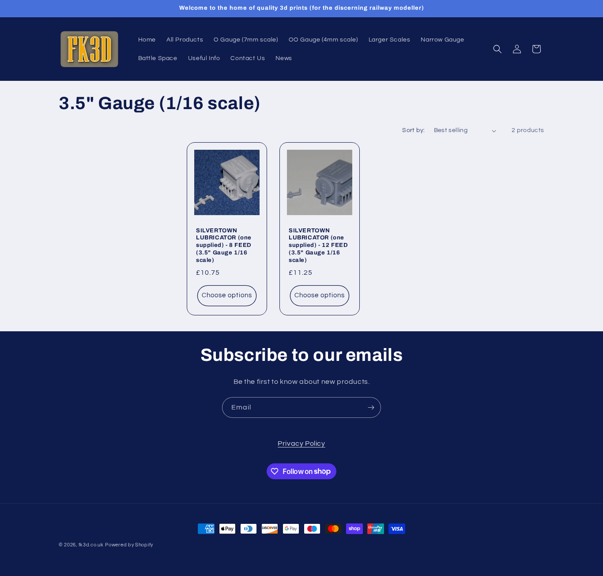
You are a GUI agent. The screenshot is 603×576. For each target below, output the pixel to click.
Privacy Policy (301, 443)
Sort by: (413, 130)
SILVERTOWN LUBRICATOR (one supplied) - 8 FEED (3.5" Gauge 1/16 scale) (224, 245)
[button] (497, 49)
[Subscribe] (371, 407)
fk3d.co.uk (91, 544)
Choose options (227, 295)
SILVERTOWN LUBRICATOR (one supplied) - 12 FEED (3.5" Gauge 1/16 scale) (318, 245)
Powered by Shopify (129, 544)
